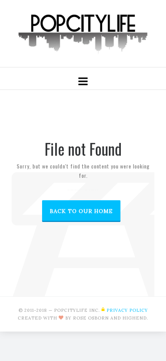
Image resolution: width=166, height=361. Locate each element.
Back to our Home (81, 211)
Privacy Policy (127, 310)
